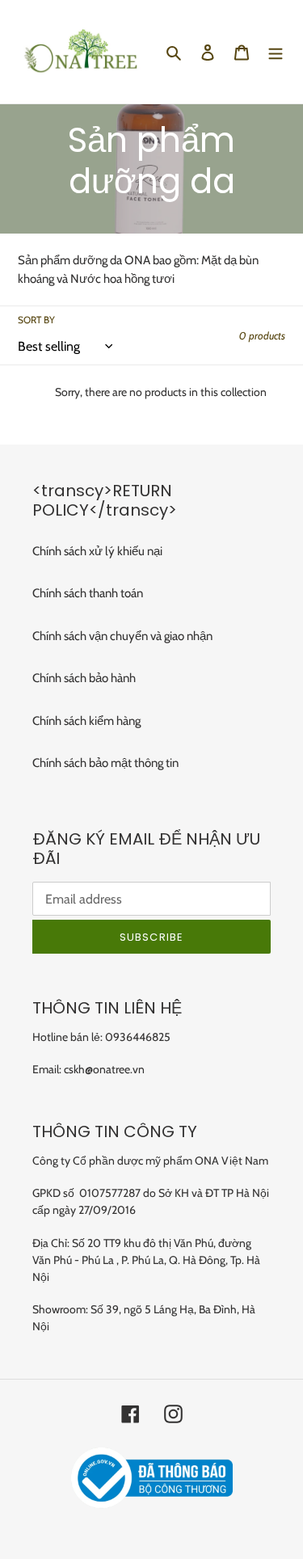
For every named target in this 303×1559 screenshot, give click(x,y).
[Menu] (275, 52)
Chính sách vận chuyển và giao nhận (122, 636)
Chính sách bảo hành (84, 678)
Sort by (36, 320)
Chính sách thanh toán (87, 593)
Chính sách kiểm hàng (86, 721)
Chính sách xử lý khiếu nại (97, 551)
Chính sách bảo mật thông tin (105, 763)
